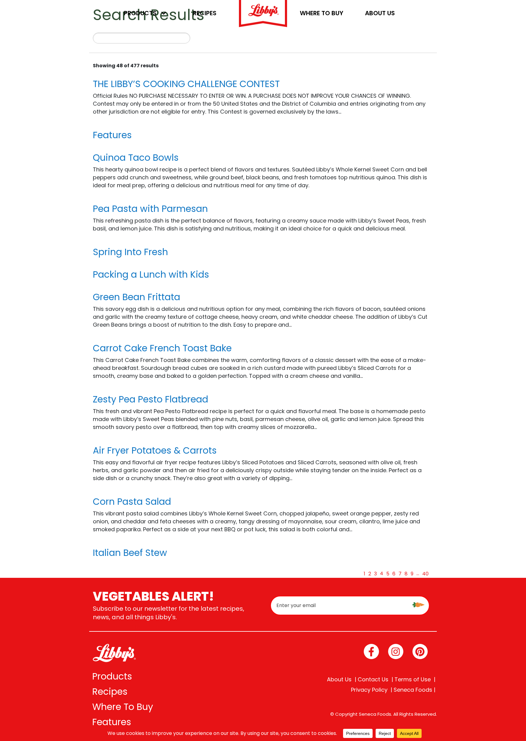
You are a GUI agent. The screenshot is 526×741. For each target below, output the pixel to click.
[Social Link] (371, 651)
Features (111, 722)
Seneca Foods (413, 690)
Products (140, 13)
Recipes (204, 13)
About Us (380, 13)
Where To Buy (122, 706)
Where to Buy (321, 13)
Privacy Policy (369, 690)
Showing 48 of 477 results (126, 65)
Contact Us (373, 679)
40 (425, 573)
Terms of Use (412, 679)
